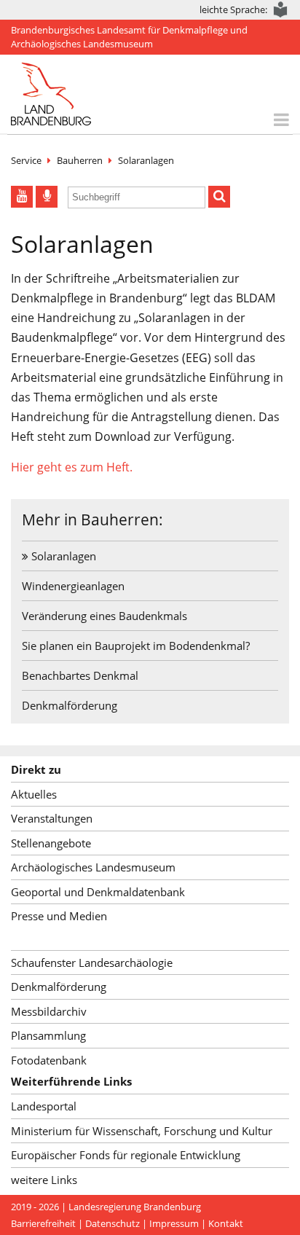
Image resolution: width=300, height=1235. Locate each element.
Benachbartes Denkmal (80, 675)
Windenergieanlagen (73, 586)
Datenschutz (112, 1223)
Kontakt (225, 1223)
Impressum (174, 1223)
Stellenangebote (51, 843)
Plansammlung (48, 1035)
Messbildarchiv (49, 1011)
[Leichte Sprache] (281, 9)
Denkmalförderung (69, 705)
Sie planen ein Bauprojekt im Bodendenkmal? (136, 645)
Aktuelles (34, 794)
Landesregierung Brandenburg (134, 1206)
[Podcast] (47, 197)
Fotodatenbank (49, 1060)
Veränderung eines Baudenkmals (104, 615)
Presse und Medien (59, 916)
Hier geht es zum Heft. (72, 467)
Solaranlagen (146, 160)
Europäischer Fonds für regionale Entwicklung (125, 1155)
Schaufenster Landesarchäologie (92, 962)
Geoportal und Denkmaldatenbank (98, 892)
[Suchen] (219, 197)
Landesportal (43, 1106)
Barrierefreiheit (43, 1223)
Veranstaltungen (51, 818)
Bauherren (80, 160)
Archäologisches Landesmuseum (93, 867)
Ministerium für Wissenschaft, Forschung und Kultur (141, 1131)
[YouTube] (22, 197)
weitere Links (44, 1179)
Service (26, 160)
